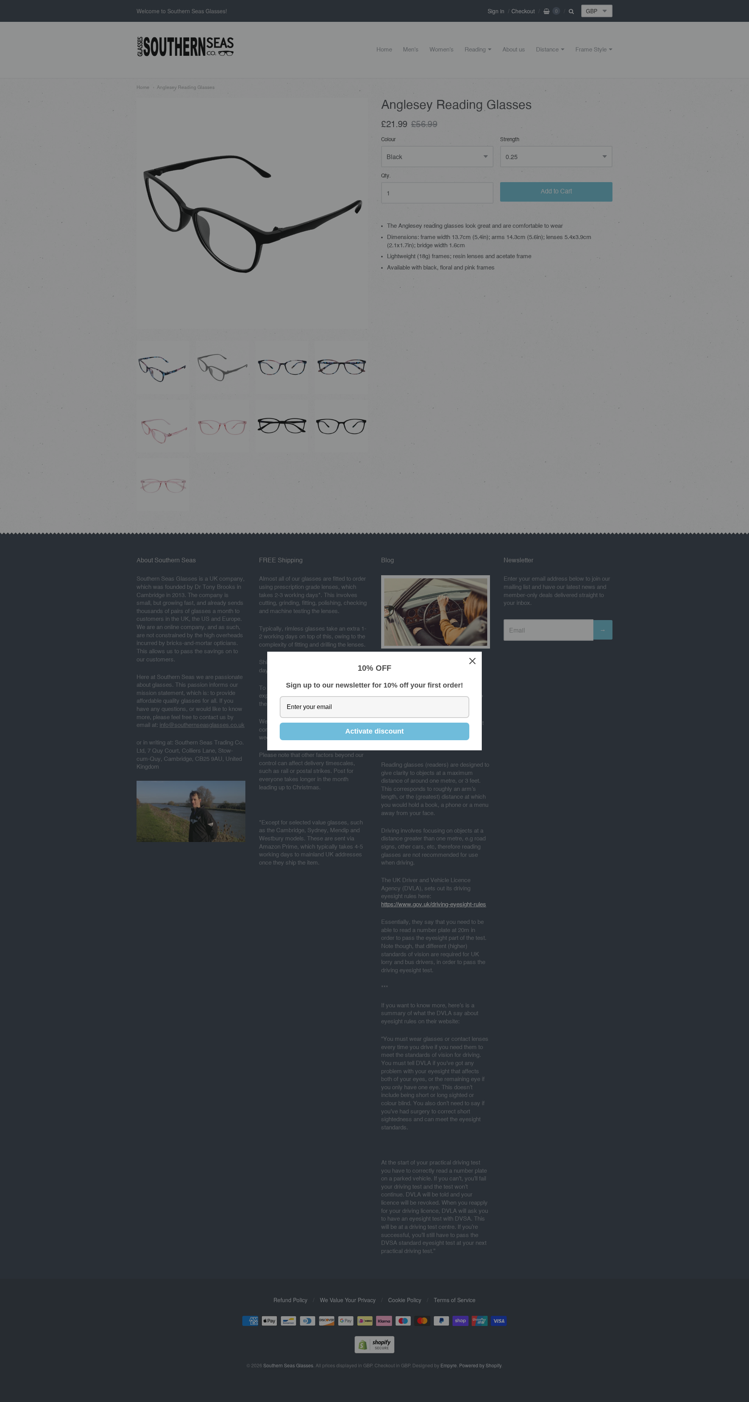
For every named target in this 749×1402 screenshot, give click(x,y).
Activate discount (374, 731)
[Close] (472, 661)
